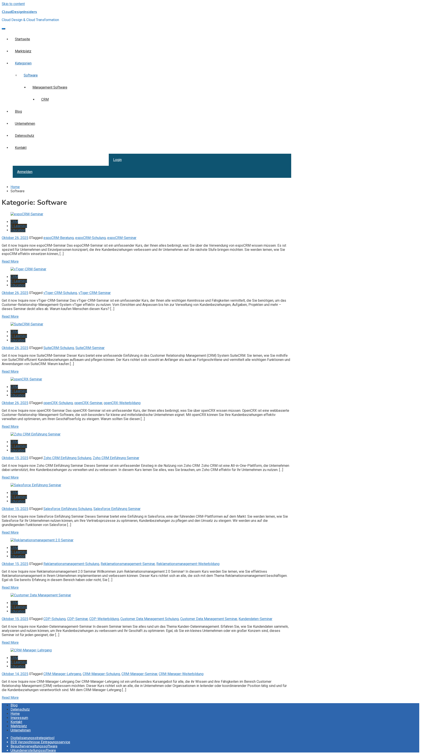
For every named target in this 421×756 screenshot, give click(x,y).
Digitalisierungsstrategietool (32, 738)
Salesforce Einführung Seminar (117, 509)
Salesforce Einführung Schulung (67, 509)
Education (18, 230)
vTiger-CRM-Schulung (60, 293)
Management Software (49, 87)
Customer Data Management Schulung (149, 619)
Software (31, 75)
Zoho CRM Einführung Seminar (116, 458)
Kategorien (23, 63)
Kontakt (21, 148)
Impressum (19, 718)
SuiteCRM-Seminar (90, 348)
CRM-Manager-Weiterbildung (181, 674)
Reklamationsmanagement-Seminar (128, 564)
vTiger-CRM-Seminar (94, 293)
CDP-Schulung (54, 619)
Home (15, 713)
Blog (18, 111)
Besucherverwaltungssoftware (34, 746)
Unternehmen (25, 123)
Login (117, 160)
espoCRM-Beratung (58, 238)
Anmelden (24, 172)
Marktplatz (23, 51)
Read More (10, 261)
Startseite (22, 39)
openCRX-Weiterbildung (122, 403)
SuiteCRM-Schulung (58, 348)
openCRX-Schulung (58, 403)
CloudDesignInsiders (19, 11)
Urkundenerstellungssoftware (33, 750)
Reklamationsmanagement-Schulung (71, 564)
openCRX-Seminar (88, 403)
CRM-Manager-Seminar (139, 674)
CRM (45, 99)
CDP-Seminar (77, 619)
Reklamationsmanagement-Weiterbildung (187, 564)
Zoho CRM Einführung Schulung (67, 458)
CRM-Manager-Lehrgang (62, 674)
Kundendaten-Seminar (255, 619)
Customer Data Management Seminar (208, 619)
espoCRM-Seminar (121, 238)
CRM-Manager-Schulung (101, 674)
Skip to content (13, 4)
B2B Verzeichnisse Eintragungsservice (40, 742)
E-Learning (19, 226)
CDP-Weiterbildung (104, 619)
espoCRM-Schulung (90, 238)
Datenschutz (24, 136)
